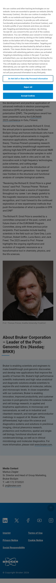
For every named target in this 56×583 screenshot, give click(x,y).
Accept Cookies (28, 96)
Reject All (28, 87)
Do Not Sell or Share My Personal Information (28, 78)
